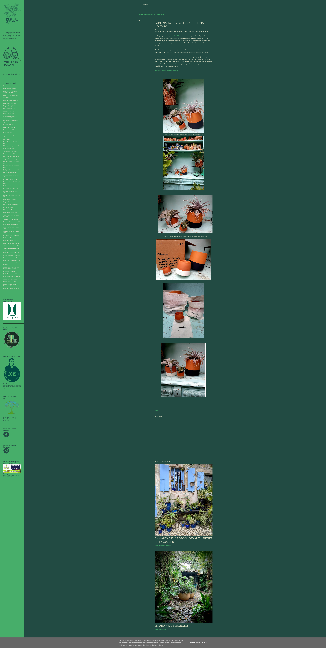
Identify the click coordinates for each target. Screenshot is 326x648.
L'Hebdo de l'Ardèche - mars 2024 (11, 255)
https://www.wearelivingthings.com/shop (166, 70)
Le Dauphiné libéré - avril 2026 (11, 288)
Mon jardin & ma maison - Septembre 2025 (9, 285)
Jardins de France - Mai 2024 (10, 274)
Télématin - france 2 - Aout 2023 (11, 246)
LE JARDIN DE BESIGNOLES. (172, 625)
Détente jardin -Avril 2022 (9, 210)
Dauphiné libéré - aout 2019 (10, 159)
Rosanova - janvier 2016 (9, 108)
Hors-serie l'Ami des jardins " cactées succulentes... (10, 91)
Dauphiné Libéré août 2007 (9, 88)
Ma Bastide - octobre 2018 (9, 148)
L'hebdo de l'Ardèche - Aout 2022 (11, 222)
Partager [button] (138, 20)
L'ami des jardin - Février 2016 (10, 111)
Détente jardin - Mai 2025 (9, 281)
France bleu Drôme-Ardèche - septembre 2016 (10, 121)
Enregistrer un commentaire (165, 545)
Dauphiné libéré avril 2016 (9, 113)
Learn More (195, 643)
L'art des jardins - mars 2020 (10, 172)
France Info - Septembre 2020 (10, 188)
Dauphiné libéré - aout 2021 (10, 202)
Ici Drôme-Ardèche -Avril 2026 (11, 291)
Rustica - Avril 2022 (8, 207)
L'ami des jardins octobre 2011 (10, 95)
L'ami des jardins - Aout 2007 (10, 86)
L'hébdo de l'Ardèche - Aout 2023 (11, 243)
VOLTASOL (176, 36)
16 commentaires (162, 629)
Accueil (145, 4)
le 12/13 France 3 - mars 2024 (10, 257)
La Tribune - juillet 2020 (9, 186)
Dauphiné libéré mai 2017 (9, 127)
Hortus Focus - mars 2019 (9, 153)
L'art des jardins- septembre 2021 (11, 204)
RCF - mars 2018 (7, 139)
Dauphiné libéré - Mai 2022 (10, 212)
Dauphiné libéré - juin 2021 (9, 199)
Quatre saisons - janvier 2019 (10, 151)
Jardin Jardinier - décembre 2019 (11, 170)
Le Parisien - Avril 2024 (9, 271)
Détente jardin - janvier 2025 (10, 279)
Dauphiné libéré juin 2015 (9, 106)
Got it (205, 643)
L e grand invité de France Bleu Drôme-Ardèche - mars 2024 (11, 267)
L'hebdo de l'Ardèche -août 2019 (11, 156)
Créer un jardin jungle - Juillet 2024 (12, 276)
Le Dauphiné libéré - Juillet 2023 (11, 240)
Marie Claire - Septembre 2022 (11, 224)
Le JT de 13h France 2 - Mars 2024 (11, 260)
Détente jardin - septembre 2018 (11, 146)
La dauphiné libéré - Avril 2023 (11, 235)
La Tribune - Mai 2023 (8, 238)
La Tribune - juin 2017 (8, 130)
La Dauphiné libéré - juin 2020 (10, 179)
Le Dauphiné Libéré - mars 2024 (11, 252)
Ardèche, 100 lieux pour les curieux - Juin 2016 (10, 117)
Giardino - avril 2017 (8, 124)
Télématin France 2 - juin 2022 (10, 219)
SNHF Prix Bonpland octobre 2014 (11, 98)
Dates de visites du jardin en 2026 (151, 14)
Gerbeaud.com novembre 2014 (10, 100)
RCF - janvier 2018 (7, 132)
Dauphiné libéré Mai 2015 (9, 103)
